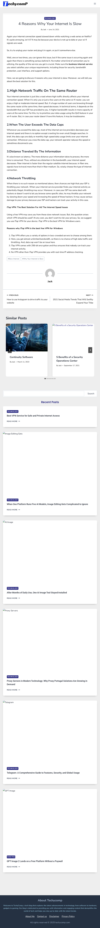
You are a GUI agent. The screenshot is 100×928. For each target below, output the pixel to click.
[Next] (90, 350)
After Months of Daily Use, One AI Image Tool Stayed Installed (37, 592)
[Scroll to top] (92, 922)
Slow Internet (13, 259)
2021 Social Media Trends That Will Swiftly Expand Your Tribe (73, 299)
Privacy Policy (68, 916)
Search (91, 393)
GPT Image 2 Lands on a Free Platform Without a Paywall (35, 861)
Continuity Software (21, 357)
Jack (44, 29)
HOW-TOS (11, 857)
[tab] (45, 378)
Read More (13, 421)
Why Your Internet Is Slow (32, 259)
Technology (50, 18)
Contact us (42, 916)
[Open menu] (95, 3)
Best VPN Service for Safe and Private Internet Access (33, 415)
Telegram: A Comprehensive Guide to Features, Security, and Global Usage (43, 772)
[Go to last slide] (10, 350)
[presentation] (27, 337)
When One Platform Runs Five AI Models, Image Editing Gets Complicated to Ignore (47, 504)
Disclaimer (54, 916)
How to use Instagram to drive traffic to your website (27, 299)
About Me (30, 916)
